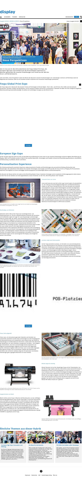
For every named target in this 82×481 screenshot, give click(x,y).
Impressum (27, 475)
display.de (22, 17)
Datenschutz (34, 475)
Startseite (1, 17)
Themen (14, 17)
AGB (39, 475)
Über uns (55, 475)
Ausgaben (7, 17)
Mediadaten (69, 17)
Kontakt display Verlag (47, 475)
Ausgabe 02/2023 (4, 21)
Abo (77, 16)
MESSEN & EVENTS (14, 21)
